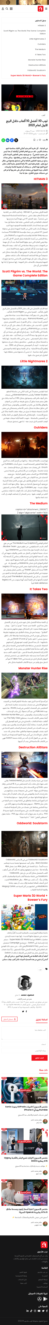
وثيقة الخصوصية (21, 1276)
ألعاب (43, 115)
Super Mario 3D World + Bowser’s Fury (28, 75)
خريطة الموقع (43, 1279)
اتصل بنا (45, 1276)
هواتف (45, 1283)
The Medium (40, 49)
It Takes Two (40, 54)
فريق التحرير (23, 1272)
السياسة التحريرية (42, 1287)
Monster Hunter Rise (37, 60)
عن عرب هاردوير (43, 1272)
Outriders (42, 44)
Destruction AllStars (37, 65)
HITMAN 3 (42, 25)
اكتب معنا (23, 1283)
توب (40, 969)
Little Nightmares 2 (37, 39)
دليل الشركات (22, 1279)
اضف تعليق (39, 1058)
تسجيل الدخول (8, 1019)
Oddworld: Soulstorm (36, 70)
